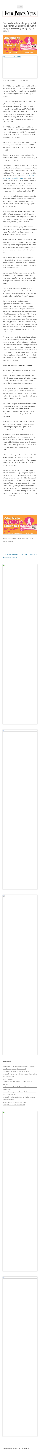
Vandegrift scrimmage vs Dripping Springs (16, 1071)
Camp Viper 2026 (8, 1079)
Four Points (22, 538)
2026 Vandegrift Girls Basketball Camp (14, 1102)
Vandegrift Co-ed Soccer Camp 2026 (14, 1105)
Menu (20, 6)
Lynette (10, 541)
